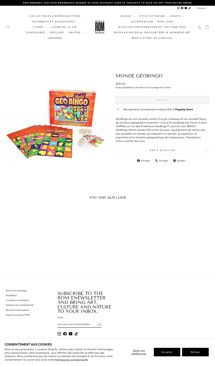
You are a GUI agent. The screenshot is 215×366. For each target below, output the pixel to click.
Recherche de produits (17, 310)
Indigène (55, 37)
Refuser (195, 352)
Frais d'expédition (125, 87)
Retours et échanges (16, 290)
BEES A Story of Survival (152, 37)
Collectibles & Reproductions (55, 15)
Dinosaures (35, 32)
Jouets (175, 15)
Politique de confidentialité (71, 359)
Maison (75, 32)
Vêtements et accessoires (54, 21)
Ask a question (162, 150)
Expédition (11, 295)
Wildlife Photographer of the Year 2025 (152, 26)
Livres (38, 26)
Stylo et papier (152, 15)
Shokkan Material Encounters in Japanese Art (152, 32)
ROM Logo (166, 21)
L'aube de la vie (64, 26)
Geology (57, 32)
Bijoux (127, 15)
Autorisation (142, 21)
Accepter (167, 352)
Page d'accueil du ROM (18, 314)
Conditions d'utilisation (17, 300)
